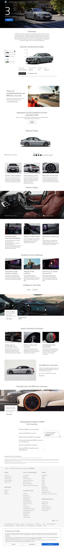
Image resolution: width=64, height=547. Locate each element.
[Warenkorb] (54, 2)
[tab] (29, 289)
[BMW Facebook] (55, 520)
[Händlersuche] (58, 2)
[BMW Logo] (5, 2)
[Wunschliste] (56, 2)
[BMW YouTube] (53, 520)
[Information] (56, 76)
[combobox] (60, 436)
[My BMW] (52, 2)
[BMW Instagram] (57, 520)
